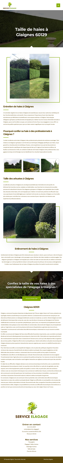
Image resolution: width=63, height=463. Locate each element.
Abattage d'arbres (31, 446)
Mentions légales (48, 459)
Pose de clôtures (31, 451)
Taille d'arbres (34, 444)
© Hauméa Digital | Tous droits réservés (15, 459)
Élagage (27, 444)
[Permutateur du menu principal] (58, 5)
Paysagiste (31, 442)
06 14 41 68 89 (31, 427)
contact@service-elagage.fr (31, 429)
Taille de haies (31, 449)
